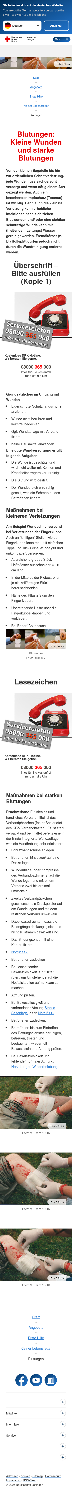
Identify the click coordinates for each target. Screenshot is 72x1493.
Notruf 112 (46, 1012)
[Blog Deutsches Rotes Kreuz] (51, 1380)
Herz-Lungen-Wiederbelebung (34, 1066)
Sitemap (37, 1476)
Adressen (12, 1476)
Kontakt (25, 1476)
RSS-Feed (29, 1480)
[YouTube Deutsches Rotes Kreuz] (36, 1380)
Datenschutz (53, 1476)
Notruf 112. (19, 951)
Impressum (13, 1480)
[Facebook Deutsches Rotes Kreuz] (21, 1380)
